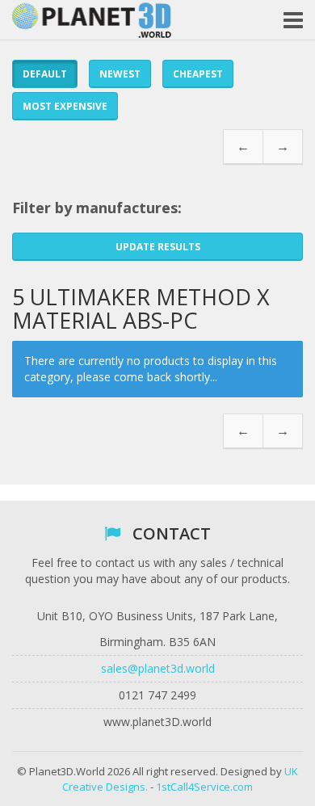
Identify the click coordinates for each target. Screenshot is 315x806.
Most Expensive (65, 106)
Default (45, 74)
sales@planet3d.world (158, 668)
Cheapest (198, 74)
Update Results (158, 247)
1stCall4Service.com (204, 786)
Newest (120, 74)
